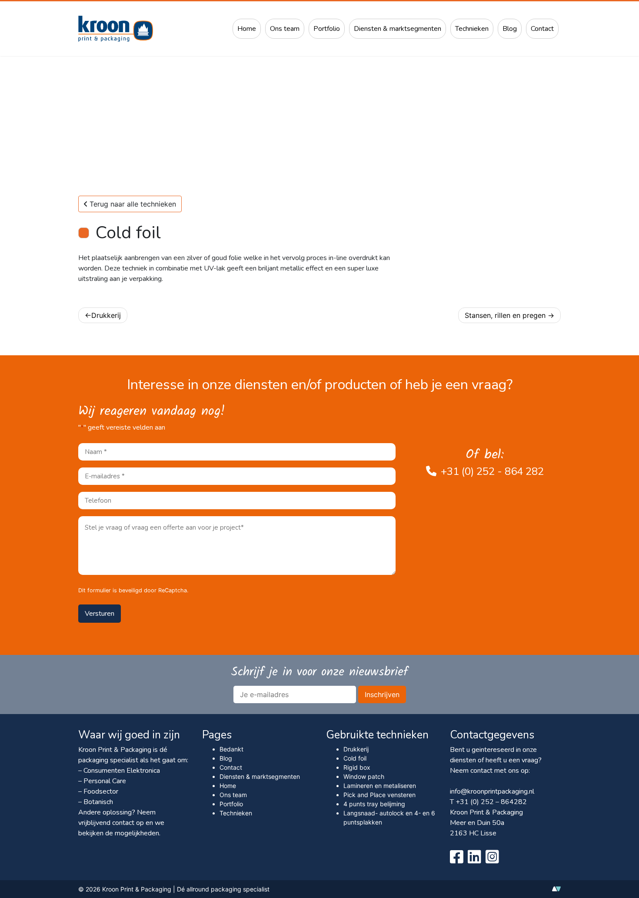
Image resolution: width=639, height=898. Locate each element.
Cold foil (354, 758)
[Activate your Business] (556, 891)
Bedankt (231, 749)
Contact (542, 28)
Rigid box (356, 767)
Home (246, 28)
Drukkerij (106, 315)
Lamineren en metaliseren (379, 785)
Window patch (363, 776)
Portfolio (326, 28)
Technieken (472, 28)
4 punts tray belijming (374, 804)
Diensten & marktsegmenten (397, 28)
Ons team (285, 28)
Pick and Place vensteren (379, 794)
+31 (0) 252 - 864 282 (492, 471)
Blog (510, 28)
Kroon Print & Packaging (136, 889)
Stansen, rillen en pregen (505, 315)
